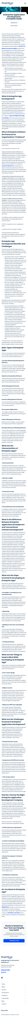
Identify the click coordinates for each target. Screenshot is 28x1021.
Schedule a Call (14, 940)
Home (3, 984)
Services (4, 989)
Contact (4, 1004)
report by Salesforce (8, 166)
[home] (7, 3)
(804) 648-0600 (5, 970)
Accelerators (5, 992)
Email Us (3, 972)
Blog (3, 1001)
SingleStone (5, 907)
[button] (24, 3)
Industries (4, 995)
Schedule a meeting (14, 912)
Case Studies (5, 998)
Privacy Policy (4, 1010)
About (3, 987)
